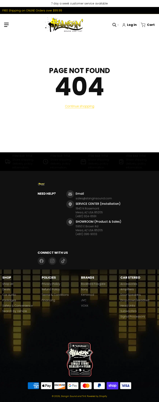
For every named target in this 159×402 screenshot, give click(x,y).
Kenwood (87, 295)
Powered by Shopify (97, 396)
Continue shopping (79, 106)
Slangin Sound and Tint (73, 396)
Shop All (7, 284)
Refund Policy (51, 289)
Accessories (128, 284)
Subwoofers (128, 311)
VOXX (84, 306)
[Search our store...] (114, 25)
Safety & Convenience (17, 306)
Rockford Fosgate (93, 284)
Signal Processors (132, 316)
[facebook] (41, 261)
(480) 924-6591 (86, 216)
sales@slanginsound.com (94, 198)
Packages (9, 300)
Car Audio (9, 295)
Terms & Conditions (55, 295)
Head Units (127, 306)
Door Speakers (130, 295)
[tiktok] (63, 261)
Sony (84, 289)
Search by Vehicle (14, 311)
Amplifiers (127, 289)
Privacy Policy (51, 284)
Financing (48, 300)
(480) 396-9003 (86, 234)
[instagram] (52, 261)
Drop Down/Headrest (134, 300)
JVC (83, 300)
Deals (6, 289)
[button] (6, 25)
